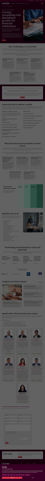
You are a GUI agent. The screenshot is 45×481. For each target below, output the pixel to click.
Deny (33, 477)
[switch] (5, 474)
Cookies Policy (35, 472)
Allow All (12, 477)
